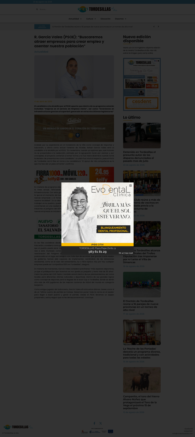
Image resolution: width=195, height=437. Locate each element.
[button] (130, 185)
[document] (97, 218)
